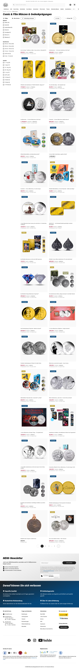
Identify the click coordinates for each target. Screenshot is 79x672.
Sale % (74, 9)
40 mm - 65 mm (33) (9, 46)
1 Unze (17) (7, 65)
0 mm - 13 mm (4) (9, 56)
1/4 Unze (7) (7, 77)
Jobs (38, 1)
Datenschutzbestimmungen (48, 570)
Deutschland (22, 9)
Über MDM (32, 1)
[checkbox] (3, 22)
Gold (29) (7, 25)
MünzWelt (28, 1)
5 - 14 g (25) (7, 62)
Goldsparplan (50, 1)
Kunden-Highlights (43, 1)
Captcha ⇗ (56, 577)
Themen (48, 9)
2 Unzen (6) (7, 82)
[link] (5, 5)
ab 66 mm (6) (8, 53)
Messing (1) (7, 37)
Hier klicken (51, 576)
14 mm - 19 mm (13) (9, 51)
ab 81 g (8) (7, 74)
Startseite (4, 11)
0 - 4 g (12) (7, 72)
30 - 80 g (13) (8, 70)
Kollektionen (6, 9)
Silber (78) (7, 22)
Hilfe (36, 1)
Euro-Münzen (29, 9)
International (35, 9)
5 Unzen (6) (7, 79)
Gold (11, 9)
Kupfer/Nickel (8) (8, 27)
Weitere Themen (15, 11)
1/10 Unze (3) (8, 84)
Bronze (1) (7, 34)
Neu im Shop (16, 9)
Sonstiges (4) (8, 32)
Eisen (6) (7, 30)
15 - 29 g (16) (8, 67)
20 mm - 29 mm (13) (9, 48)
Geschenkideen (68, 9)
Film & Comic (42, 9)
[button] (14, 5)
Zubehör (62, 9)
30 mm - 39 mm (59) (9, 43)
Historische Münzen (55, 9)
